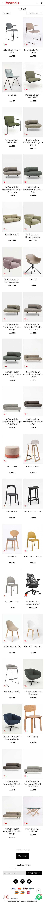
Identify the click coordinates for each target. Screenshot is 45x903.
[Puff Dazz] (12, 449)
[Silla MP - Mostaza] (33, 539)
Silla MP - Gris (12, 601)
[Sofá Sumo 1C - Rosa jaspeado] (12, 262)
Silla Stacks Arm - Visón (33, 51)
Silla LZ (32, 279)
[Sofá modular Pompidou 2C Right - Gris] (33, 401)
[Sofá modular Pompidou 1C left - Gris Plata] (33, 307)
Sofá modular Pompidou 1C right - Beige (33, 142)
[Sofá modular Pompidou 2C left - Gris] (12, 764)
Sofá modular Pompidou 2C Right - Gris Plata (12, 421)
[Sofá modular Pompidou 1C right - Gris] (33, 169)
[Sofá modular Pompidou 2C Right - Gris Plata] (12, 401)
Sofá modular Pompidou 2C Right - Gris (33, 421)
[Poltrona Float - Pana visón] (33, 77)
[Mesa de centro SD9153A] (33, 811)
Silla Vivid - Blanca (33, 646)
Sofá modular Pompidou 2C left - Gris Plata (33, 784)
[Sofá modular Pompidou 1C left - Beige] (12, 307)
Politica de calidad (13, 901)
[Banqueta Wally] (12, 674)
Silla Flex (12, 95)
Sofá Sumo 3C (12, 234)
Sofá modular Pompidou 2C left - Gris (12, 784)
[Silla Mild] (12, 539)
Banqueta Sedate (33, 511)
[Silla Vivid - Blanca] (33, 629)
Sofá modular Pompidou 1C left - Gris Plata (33, 327)
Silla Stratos (12, 511)
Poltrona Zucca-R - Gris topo (33, 692)
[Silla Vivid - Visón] (12, 629)
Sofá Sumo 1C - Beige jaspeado (33, 235)
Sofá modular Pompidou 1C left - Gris (12, 374)
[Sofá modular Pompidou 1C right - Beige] (33, 122)
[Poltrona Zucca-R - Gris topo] (33, 674)
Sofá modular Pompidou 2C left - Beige (12, 831)
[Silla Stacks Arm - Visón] (33, 32)
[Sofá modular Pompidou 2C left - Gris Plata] (33, 764)
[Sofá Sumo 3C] (12, 217)
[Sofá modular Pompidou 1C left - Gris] (12, 354)
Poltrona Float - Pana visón (33, 96)
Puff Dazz (12, 466)
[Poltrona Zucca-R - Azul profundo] (12, 719)
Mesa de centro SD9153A (33, 830)
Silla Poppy (33, 736)
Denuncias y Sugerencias (29, 901)
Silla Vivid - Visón (12, 646)
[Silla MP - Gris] (12, 584)
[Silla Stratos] (12, 494)
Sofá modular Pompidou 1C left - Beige (12, 327)
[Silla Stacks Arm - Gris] (12, 32)
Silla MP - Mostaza (33, 556)
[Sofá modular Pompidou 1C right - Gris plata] (12, 169)
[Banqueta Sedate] (33, 494)
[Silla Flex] (12, 77)
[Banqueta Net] (33, 449)
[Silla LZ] (33, 262)
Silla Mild (12, 556)
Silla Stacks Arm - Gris (12, 51)
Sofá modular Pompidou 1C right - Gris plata (12, 189)
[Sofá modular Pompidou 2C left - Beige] (12, 811)
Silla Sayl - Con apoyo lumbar (33, 602)
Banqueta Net (33, 466)
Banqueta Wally (12, 691)
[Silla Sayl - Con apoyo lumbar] (33, 584)
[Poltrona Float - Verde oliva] (12, 122)
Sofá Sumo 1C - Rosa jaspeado (12, 280)
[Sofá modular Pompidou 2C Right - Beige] (33, 354)
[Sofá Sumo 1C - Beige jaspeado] (33, 217)
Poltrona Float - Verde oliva (12, 141)
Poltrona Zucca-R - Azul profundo (12, 737)
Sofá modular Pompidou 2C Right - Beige (33, 374)
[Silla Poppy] (33, 719)
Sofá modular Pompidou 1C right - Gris (33, 189)
